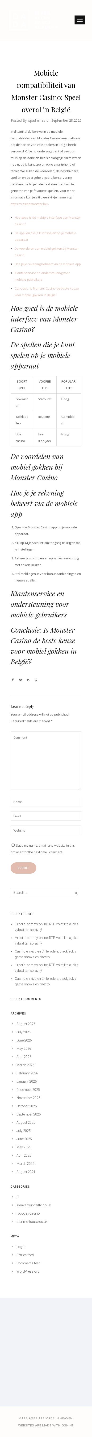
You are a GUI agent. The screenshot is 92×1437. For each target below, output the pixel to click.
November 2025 (28, 1098)
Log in (21, 1247)
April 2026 (24, 1057)
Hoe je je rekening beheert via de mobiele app (48, 264)
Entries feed (25, 1255)
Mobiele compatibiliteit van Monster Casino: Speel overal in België (46, 91)
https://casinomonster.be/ (29, 204)
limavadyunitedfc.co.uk (34, 1205)
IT (18, 1197)
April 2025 (24, 1155)
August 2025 (26, 1122)
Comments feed (28, 1263)
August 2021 (26, 1172)
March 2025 (25, 1164)
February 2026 (27, 1073)
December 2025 (28, 1090)
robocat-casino (28, 1213)
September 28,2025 (66, 120)
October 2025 (27, 1106)
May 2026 (24, 1048)
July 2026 (24, 1032)
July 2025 (24, 1131)
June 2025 (24, 1139)
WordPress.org (28, 1271)
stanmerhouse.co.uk (32, 1222)
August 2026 (26, 1024)
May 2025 (24, 1147)
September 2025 (29, 1114)
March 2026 (25, 1065)
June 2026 (24, 1040)
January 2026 (27, 1081)
